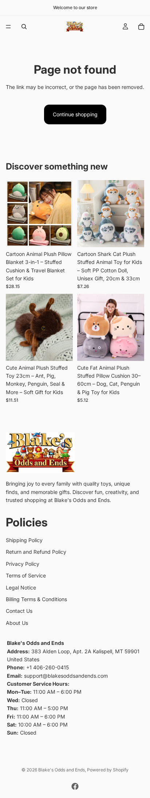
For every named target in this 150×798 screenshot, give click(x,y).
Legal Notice (21, 587)
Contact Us (19, 611)
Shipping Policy (24, 540)
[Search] (24, 27)
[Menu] (8, 26)
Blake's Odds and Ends (61, 769)
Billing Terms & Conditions (36, 599)
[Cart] (141, 27)
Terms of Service (26, 575)
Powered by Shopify (108, 769)
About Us (17, 622)
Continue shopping (75, 114)
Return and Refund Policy (36, 552)
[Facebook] (75, 786)
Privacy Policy (22, 563)
